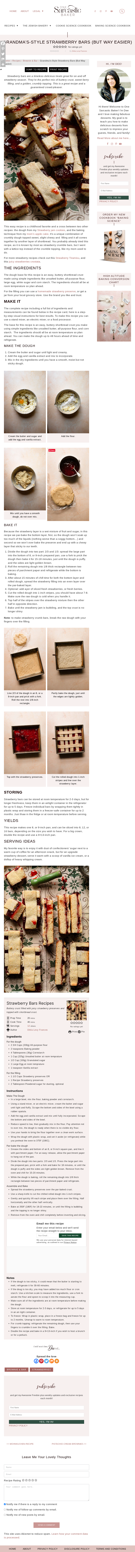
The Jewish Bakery (36, 26)
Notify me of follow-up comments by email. (31, 1509)
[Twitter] (46, 1361)
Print (74, 1031)
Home (13, 11)
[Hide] (1, 69)
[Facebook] (36, 1361)
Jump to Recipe (36, 69)
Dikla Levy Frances (79, 51)
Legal (37, 11)
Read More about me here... (114, 138)
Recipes (10, 26)
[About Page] (114, 101)
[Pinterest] (41, 1361)
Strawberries (41, 1369)
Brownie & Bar (30, 61)
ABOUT (25, 11)
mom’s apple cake (38, 234)
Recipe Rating (12, 1480)
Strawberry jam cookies (51, 230)
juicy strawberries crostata (24, 261)
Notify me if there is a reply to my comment (31, 1504)
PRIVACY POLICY (18, 1426)
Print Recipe (58, 69)
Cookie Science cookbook (73, 26)
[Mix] (51, 1361)
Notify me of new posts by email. (25, 1514)
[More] (56, 1361)
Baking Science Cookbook (113, 26)
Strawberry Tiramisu (67, 258)
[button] (54, 47)
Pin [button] (83, 1031)
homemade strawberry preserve (57, 291)
